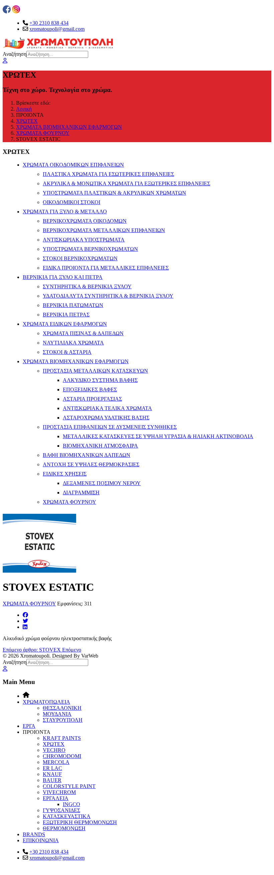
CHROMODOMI (62, 756)
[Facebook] (25, 615)
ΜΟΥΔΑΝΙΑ (57, 714)
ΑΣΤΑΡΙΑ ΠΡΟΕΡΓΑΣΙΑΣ (92, 399)
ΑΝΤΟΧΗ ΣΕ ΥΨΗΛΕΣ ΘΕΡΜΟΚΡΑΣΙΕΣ (91, 464)
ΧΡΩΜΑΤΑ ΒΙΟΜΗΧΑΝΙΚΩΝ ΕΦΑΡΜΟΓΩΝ (76, 361)
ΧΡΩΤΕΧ (53, 744)
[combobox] (57, 54)
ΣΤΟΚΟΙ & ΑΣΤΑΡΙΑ (67, 352)
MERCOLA (56, 762)
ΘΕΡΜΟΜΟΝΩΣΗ (64, 828)
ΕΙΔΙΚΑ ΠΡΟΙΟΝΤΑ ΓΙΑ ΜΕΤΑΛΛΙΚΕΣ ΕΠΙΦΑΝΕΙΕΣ (106, 268)
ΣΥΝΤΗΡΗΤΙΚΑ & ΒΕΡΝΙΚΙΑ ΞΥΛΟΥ (87, 286)
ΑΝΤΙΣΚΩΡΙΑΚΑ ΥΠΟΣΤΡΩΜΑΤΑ (84, 239)
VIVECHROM (59, 792)
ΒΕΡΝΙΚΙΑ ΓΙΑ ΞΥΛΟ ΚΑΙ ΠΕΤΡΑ (63, 277)
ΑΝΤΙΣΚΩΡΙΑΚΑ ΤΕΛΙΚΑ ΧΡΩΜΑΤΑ (107, 408)
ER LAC (52, 768)
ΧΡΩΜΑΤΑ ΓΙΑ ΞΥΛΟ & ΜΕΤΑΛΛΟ (65, 211)
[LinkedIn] (25, 627)
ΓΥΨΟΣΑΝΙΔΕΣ (61, 810)
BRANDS (34, 834)
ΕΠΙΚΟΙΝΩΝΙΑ (41, 840)
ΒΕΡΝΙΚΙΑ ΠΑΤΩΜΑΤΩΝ (73, 305)
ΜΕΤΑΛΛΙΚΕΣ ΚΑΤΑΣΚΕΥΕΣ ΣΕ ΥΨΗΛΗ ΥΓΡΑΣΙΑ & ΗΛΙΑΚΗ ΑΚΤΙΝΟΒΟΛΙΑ (158, 436)
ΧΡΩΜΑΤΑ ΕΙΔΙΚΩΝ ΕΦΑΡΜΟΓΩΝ (65, 324)
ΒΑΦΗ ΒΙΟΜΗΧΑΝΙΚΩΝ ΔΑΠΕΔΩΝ (86, 455)
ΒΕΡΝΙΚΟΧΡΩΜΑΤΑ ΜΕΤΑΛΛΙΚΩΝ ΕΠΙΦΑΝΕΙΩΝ (104, 230)
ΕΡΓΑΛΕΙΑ (55, 798)
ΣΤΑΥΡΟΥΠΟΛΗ (63, 720)
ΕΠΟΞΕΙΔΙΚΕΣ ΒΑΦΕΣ (90, 389)
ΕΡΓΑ (29, 726)
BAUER (52, 780)
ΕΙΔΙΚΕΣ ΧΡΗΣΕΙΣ (65, 474)
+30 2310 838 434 (48, 23)
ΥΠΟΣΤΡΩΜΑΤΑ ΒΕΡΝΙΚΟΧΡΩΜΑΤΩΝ (90, 249)
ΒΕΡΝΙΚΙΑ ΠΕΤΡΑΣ (66, 314)
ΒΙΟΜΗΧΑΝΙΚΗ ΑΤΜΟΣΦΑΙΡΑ (100, 446)
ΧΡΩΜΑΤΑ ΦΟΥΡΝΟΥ (69, 502)
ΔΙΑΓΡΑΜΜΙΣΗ (81, 492)
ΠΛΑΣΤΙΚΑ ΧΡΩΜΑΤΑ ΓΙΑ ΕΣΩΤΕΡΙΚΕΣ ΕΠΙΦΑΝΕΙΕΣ (108, 174)
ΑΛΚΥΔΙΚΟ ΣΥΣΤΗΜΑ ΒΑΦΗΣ (100, 380)
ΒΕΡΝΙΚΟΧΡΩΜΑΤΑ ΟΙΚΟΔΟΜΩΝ (85, 221)
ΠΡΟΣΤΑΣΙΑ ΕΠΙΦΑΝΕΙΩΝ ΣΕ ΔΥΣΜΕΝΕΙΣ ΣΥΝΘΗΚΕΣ (110, 427)
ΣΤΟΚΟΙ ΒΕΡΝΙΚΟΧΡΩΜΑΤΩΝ (80, 258)
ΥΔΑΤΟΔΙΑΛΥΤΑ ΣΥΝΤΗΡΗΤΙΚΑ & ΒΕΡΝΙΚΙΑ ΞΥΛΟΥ (108, 296)
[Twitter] (25, 621)
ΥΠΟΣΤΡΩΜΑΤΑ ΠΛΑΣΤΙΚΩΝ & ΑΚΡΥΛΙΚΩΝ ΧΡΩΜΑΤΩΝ (114, 193)
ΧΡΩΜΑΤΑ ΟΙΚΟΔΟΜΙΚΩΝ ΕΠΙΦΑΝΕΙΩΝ (73, 165)
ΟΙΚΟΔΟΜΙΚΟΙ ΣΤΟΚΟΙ (71, 202)
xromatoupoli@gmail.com (57, 29)
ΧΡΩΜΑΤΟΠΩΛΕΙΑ (46, 702)
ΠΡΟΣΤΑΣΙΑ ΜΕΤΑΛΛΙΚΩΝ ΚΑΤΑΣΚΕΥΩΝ (95, 371)
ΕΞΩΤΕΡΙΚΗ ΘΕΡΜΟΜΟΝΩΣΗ (80, 822)
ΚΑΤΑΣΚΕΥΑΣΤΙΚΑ (67, 816)
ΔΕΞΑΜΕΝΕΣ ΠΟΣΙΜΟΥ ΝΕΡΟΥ (102, 483)
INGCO (71, 804)
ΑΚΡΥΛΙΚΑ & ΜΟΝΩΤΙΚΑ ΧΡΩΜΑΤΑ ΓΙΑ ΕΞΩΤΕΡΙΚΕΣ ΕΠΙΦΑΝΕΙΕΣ (126, 183)
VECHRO (54, 750)
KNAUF (52, 774)
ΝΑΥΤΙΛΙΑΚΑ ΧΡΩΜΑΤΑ (73, 343)
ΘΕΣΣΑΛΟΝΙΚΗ (62, 708)
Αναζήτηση (14, 54)
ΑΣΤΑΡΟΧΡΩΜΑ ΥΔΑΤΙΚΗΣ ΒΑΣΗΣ (106, 417)
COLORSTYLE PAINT (69, 786)
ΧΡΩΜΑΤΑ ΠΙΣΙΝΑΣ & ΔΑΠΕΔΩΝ (83, 333)
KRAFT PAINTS (62, 738)
